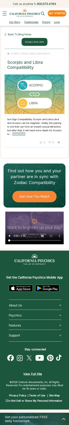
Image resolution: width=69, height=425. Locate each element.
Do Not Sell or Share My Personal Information (34, 400)
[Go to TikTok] (59, 358)
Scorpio (15, 53)
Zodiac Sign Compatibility (35, 53)
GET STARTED (57, 13)
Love (57, 22)
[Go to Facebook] (10, 358)
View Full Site (32, 373)
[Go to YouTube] (40, 358)
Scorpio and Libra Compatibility (25, 65)
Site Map (54, 395)
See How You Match (34, 196)
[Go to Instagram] (19, 358)
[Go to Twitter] (29, 358)
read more (19, 134)
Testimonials (31, 22)
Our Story (14, 22)
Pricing (46, 22)
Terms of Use (37, 395)
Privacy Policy (17, 395)
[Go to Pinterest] (50, 358)
